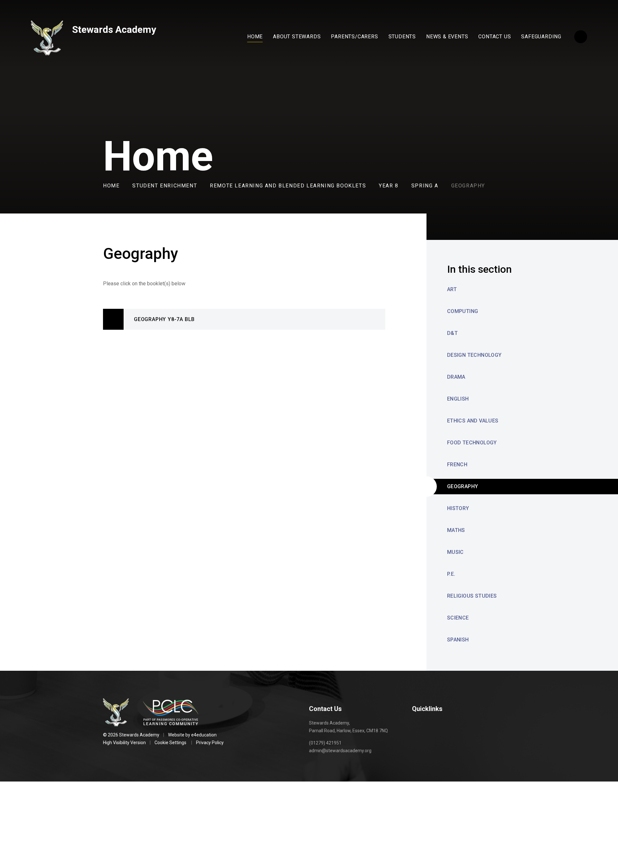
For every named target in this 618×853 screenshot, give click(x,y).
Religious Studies (472, 596)
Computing (462, 311)
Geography (468, 186)
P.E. (451, 574)
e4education (204, 734)
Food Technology (472, 443)
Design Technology (474, 355)
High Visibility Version (124, 742)
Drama (456, 377)
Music (455, 552)
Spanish (458, 640)
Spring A (424, 186)
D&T (452, 333)
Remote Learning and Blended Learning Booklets (288, 186)
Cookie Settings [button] (170, 742)
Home (111, 186)
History (458, 508)
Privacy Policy (210, 742)
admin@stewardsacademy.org (340, 750)
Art (452, 289)
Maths (456, 530)
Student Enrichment (164, 186)
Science (458, 618)
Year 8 (388, 186)
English (458, 399)
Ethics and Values (473, 421)
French (457, 464)
